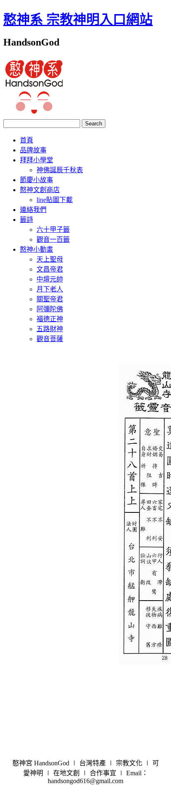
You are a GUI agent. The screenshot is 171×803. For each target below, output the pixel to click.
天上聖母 (50, 259)
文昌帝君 (50, 269)
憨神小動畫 (36, 249)
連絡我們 (33, 209)
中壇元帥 (50, 279)
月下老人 (50, 289)
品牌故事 (33, 150)
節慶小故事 (36, 179)
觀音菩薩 (50, 338)
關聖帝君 (50, 299)
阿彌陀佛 (50, 309)
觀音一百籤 (53, 239)
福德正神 (50, 318)
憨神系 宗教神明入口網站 (78, 19)
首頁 (26, 140)
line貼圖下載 (55, 199)
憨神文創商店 (40, 189)
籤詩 (26, 219)
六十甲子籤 (53, 229)
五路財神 (50, 328)
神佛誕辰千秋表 (60, 169)
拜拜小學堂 (36, 159)
